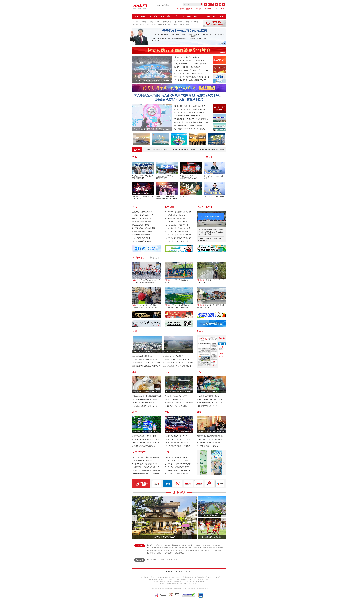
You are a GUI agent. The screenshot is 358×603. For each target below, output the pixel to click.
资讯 (215, 16)
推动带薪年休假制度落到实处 (142, 218)
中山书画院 (150, 24)
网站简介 (169, 572)
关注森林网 (212, 547)
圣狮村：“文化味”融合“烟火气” (175, 399)
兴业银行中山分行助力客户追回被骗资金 (145, 473)
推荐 (143, 16)
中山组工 (183, 545)
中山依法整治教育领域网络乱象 (175, 218)
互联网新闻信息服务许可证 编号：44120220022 (151, 577)
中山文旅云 (136, 24)
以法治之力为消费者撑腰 (140, 225)
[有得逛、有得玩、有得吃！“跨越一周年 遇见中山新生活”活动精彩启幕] (216, 139)
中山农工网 (184, 550)
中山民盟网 (176, 550)
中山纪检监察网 (175, 545)
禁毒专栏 (196, 22)
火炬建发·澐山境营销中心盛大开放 (143, 446)
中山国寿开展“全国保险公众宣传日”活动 (145, 467)
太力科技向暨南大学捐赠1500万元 (143, 460)
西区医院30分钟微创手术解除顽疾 (208, 446)
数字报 (200, 331)
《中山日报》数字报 (222, 338)
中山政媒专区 (140, 257)
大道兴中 (159, 22)
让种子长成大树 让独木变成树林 (181, 366)
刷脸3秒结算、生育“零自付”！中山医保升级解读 (189, 129)
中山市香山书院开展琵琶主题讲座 (208, 396)
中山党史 (149, 559)
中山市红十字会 (202, 550)
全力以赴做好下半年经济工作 (142, 231)
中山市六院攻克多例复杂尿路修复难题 (209, 439)
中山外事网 (157, 547)
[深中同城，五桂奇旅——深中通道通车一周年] (198, 139)
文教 (195, 16)
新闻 (136, 16)
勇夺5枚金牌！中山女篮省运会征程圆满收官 (188, 125)
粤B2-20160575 (196, 579)
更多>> (223, 43)
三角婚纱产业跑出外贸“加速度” (147, 359)
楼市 (169, 16)
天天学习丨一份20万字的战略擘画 (184, 30)
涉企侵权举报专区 (187, 22)
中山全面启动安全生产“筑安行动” (176, 221)
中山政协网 (166, 545)
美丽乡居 (182, 24)
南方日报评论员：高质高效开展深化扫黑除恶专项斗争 (191, 77)
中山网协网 (159, 553)
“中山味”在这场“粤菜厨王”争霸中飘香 (144, 399)
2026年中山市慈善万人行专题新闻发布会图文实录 (210, 240)
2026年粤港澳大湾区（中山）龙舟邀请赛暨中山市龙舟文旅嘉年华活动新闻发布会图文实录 (211, 232)
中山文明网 (165, 547)
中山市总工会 (151, 553)
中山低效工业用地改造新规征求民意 (176, 241)
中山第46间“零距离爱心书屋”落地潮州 (177, 470)
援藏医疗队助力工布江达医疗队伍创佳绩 (210, 436)
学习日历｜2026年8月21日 (197, 38)
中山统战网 (190, 545)
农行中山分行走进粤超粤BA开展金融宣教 (146, 470)
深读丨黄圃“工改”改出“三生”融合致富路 (187, 116)
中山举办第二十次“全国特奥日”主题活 (177, 231)
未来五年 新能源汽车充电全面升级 (176, 436)
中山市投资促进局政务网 (192, 547)
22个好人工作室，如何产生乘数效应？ (177, 460)
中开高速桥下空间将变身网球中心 (151, 362)
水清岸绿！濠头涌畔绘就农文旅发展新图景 (179, 403)
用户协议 (189, 572)
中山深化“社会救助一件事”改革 (175, 215)
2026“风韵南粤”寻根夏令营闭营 (207, 406)
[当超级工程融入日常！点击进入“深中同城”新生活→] (160, 139)
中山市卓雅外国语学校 (173, 559)
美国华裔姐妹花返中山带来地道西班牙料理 (146, 396)
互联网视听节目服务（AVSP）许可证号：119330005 (179, 577)
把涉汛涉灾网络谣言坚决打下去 (142, 215)
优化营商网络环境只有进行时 (142, 221)
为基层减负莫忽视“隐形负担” (142, 212)
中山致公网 (161, 550)
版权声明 (179, 572)
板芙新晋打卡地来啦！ (144, 356)
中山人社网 (150, 547)
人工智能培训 (175, 24)
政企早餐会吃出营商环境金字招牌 (148, 366)
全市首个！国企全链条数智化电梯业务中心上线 (189, 109)
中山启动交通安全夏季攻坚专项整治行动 (178, 238)
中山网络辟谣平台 (177, 22)
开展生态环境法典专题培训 (180, 359)
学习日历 (144, 22)
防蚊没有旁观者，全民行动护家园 (143, 228)
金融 (208, 16)
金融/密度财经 (139, 452)
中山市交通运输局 (152, 550)
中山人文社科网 (192, 550)
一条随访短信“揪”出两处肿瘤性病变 (208, 442)
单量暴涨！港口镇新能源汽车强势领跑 (177, 439)
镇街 (156, 16)
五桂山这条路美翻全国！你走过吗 (182, 362)
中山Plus (210, 9)
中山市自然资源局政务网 (176, 547)
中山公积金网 (204, 547)
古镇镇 (165, 356)
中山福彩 (163, 559)
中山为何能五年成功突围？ (141, 238)
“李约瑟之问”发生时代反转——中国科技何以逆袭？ (191, 64)
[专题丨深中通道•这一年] (142, 139)
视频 (163, 16)
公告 (172, 206)
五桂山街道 (136, 362)
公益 (202, 16)
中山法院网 (197, 545)
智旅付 (187, 24)
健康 (221, 16)
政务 (149, 16)
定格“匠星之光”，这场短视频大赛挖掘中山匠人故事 (191, 122)
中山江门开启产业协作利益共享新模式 (177, 228)
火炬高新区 (167, 359)
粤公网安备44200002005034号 (169, 579)
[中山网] (141, 6)
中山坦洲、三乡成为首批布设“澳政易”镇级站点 (189, 112)
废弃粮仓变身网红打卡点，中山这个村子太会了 (189, 106)
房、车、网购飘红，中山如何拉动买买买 (145, 457)
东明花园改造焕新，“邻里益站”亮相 (144, 436)
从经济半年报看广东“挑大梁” (142, 241)
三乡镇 (134, 366)
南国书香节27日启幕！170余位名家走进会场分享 (190, 80)
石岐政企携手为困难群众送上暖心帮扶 (177, 473)
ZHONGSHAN (220, 9)
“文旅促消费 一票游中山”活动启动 (176, 406)
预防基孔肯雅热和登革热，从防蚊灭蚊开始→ (201, 149)
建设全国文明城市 (167, 22)
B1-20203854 (205, 579)
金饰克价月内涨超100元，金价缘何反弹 (187, 67)
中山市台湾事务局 (178, 553)
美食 (182, 16)
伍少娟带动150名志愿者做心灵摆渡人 (177, 467)
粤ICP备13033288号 (154, 579)
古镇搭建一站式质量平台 (176, 356)
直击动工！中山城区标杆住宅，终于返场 (145, 442)
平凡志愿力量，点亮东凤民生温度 (176, 457)
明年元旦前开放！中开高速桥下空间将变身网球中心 (191, 119)
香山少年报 (143, 24)
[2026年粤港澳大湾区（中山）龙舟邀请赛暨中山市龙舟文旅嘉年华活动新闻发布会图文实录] (211, 219)
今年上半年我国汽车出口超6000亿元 (176, 442)
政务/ (167, 206)
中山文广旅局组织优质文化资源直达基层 (178, 212)
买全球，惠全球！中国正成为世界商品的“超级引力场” (191, 60)
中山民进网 (169, 550)
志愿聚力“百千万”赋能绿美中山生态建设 (178, 464)
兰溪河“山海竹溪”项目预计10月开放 (176, 396)
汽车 (176, 16)
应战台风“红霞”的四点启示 (141, 235)
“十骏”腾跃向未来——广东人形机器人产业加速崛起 (191, 70)
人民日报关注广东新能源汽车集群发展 (177, 446)
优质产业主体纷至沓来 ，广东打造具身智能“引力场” (191, 73)
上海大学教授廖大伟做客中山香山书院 (209, 403)
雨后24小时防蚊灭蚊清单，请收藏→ (170, 149)
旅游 (189, 16)
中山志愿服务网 (167, 553)
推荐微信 (154, 257)
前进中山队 (184, 196)
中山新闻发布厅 (152, 22)
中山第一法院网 (206, 545)
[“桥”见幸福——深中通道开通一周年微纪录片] (179, 139)
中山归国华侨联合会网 (214, 550)
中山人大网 (150, 545)
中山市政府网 (158, 545)
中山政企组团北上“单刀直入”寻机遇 (176, 225)
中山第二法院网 (216, 545)
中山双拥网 (219, 547)
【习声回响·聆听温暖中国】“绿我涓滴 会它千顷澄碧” (169, 34)
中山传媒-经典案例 (159, 24)
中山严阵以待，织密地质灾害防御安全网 (178, 235)
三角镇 (134, 359)
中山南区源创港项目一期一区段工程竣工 (145, 439)
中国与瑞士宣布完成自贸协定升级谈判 (186, 57)
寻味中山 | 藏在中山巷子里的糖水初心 (144, 403)
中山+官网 (167, 24)
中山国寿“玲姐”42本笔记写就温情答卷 (145, 464)
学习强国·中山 (136, 22)
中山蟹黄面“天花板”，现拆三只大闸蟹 (145, 406)
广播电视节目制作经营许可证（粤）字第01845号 (207, 577)
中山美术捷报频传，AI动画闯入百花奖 (209, 399)
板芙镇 (134, 356)
